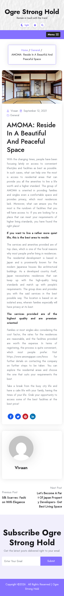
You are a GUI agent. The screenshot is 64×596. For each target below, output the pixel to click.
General (35, 50)
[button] (53, 34)
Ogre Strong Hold (32, 12)
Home (24, 50)
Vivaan (21, 468)
